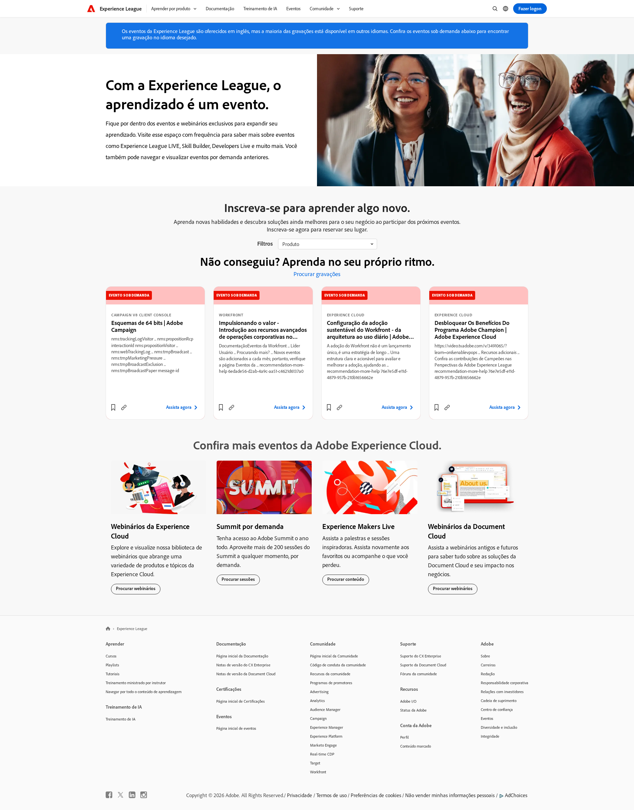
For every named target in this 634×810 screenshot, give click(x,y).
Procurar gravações (317, 274)
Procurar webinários (136, 588)
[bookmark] (113, 407)
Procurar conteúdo (345, 579)
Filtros (265, 243)
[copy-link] (124, 407)
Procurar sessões (238, 579)
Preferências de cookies (376, 795)
